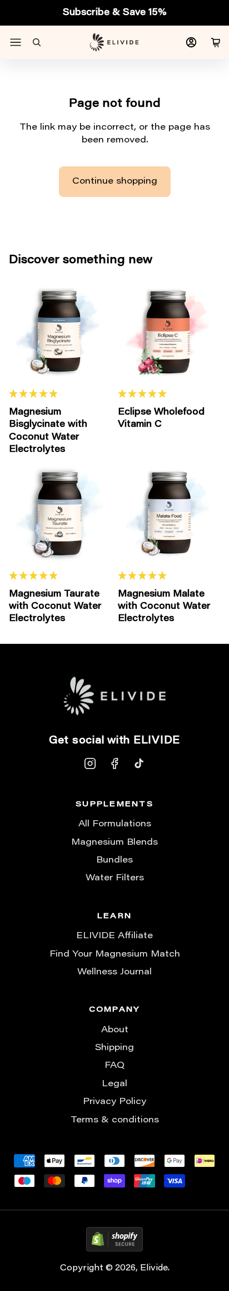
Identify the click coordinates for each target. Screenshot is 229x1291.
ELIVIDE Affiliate (114, 936)
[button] (60, 394)
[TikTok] (139, 763)
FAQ (114, 1065)
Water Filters (115, 878)
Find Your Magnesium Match (114, 954)
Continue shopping (114, 181)
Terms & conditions (115, 1120)
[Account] (191, 42)
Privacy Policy (114, 1101)
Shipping (114, 1047)
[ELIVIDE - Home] (114, 42)
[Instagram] (90, 763)
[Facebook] (114, 763)
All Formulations (114, 824)
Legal (114, 1084)
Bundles (114, 860)
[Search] (36, 42)
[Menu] (15, 42)
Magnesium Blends (114, 842)
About (114, 1030)
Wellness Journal (114, 972)
